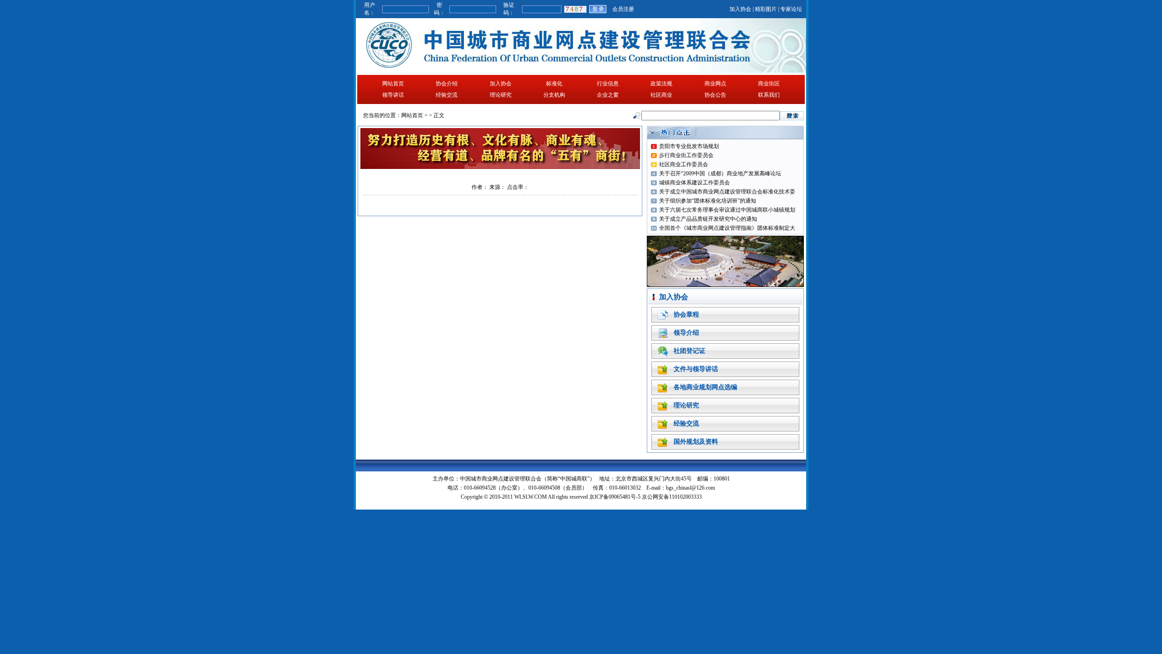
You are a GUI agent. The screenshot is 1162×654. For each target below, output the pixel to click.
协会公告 (715, 95)
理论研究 (501, 95)
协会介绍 (447, 83)
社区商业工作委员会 (683, 164)
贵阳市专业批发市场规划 (689, 146)
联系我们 (769, 95)
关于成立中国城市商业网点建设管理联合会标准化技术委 (727, 191)
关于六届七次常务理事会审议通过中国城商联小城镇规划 (727, 210)
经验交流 (447, 95)
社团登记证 (689, 350)
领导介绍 (686, 332)
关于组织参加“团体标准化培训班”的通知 (707, 201)
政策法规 (661, 83)
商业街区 (769, 83)
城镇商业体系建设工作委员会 (694, 182)
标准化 (554, 83)
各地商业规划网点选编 (705, 387)
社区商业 (661, 95)
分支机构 (554, 95)
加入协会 (740, 9)
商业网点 (715, 83)
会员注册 (623, 9)
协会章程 (686, 314)
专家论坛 (791, 9)
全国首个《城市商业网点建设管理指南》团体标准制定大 (727, 228)
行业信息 (608, 83)
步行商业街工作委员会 (686, 155)
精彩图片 (766, 9)
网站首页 (393, 83)
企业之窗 (608, 95)
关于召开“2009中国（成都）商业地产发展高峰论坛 (720, 173)
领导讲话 (393, 95)
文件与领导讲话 (696, 369)
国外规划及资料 (696, 441)
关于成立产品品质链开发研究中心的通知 (708, 219)
